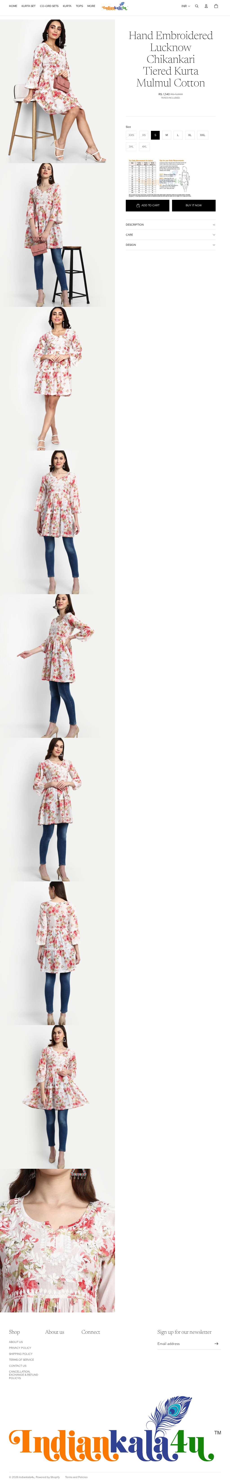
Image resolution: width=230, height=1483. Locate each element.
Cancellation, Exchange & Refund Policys (23, 1375)
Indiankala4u (26, 1477)
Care (129, 235)
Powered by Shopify (48, 1477)
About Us (16, 1342)
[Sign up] (216, 1343)
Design (131, 245)
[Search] (197, 6)
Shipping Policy (21, 1354)
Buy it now (194, 205)
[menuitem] (91, 6)
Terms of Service (21, 1360)
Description (135, 224)
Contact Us (17, 1366)
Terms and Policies (76, 1477)
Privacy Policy (20, 1348)
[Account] (206, 6)
